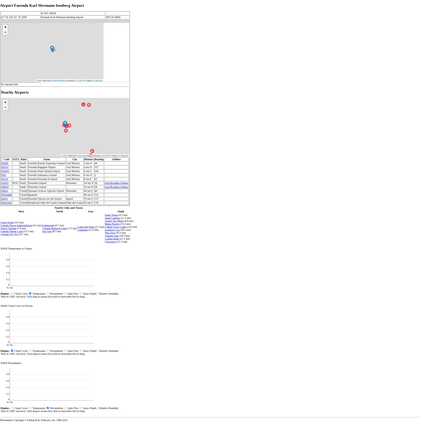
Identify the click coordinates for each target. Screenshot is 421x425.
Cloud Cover (21, 293)
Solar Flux (73, 293)
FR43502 (7, 202)
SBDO (5, 187)
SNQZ (5, 167)
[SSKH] (52, 49)
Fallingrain (99, 80)
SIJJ (4, 175)
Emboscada (48, 225)
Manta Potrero (112, 224)
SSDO (5, 183)
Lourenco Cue (112, 229)
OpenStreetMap (59, 80)
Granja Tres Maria (114, 221)
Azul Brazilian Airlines (116, 183)
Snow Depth (89, 293)
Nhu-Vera (110, 232)
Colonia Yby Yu (8, 234)
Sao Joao (47, 231)
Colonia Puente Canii (11, 231)
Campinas (82, 229)
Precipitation (56, 293)
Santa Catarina (112, 218)
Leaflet (38, 80)
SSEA (5, 190)
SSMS (5, 163)
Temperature (38, 293)
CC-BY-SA (80, 80)
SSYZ (5, 179)
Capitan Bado (112, 238)
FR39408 (7, 194)
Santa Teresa (111, 215)
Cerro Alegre (7, 222)
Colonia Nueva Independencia (16, 225)
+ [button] (5, 27)
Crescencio (110, 241)
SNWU (6, 171)
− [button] (5, 32)
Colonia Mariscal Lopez (54, 228)
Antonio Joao (112, 235)
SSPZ (5, 198)
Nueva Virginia (8, 228)
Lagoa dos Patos (86, 226)
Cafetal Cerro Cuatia (115, 226)
